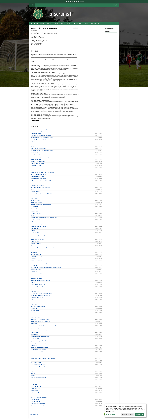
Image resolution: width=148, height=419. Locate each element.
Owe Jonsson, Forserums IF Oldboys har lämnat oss (42, 263)
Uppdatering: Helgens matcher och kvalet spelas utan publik (44, 328)
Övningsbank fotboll (35, 154)
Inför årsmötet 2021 (35, 232)
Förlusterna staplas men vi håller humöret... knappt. (42, 137)
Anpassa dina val (110, 414)
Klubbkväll (33, 408)
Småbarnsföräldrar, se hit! (36, 222)
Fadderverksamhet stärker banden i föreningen (41, 353)
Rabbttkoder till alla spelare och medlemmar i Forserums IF (44, 183)
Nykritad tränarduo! (35, 152)
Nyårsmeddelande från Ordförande (38, 349)
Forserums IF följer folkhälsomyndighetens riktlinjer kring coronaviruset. (47, 330)
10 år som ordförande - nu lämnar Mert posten (41, 204)
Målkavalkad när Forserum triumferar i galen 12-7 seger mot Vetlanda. (46, 141)
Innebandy (45, 5)
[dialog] (125, 410)
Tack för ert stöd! (34, 323)
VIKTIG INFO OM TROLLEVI (36, 260)
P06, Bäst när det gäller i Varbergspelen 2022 (41, 187)
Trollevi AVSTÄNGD (35, 369)
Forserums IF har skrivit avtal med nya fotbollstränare (42, 172)
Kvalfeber (33, 375)
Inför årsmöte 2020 (35, 338)
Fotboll (38, 5)
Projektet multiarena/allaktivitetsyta (38, 139)
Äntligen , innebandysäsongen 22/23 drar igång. (41, 180)
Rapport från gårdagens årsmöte (44, 28)
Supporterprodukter (35, 315)
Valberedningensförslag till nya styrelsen (40, 336)
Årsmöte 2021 (34, 237)
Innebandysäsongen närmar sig (38, 234)
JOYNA (32, 146)
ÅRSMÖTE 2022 (34, 211)
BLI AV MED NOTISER (35, 310)
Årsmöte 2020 (34, 345)
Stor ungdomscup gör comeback (38, 405)
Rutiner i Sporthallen (35, 392)
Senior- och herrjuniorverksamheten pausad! (40, 295)
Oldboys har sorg (35, 291)
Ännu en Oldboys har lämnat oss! (38, 284)
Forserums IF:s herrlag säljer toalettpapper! (40, 321)
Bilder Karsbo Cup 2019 (36, 362)
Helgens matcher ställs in (36, 256)
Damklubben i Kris (35, 241)
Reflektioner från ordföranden (37, 185)
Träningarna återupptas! (36, 254)
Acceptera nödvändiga (127, 414)
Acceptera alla (139, 414)
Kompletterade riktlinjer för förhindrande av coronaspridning (44, 325)
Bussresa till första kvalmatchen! (38, 161)
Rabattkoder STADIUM (36, 243)
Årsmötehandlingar (35, 228)
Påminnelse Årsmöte (35, 209)
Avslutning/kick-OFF (35, 401)
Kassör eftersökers (35, 395)
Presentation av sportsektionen (38, 306)
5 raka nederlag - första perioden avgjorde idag (41, 135)
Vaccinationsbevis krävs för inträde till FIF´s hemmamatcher (44, 217)
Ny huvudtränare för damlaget (37, 170)
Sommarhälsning (34, 304)
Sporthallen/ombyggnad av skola (38, 178)
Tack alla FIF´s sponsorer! (36, 278)
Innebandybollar (34, 390)
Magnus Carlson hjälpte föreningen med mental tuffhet (43, 358)
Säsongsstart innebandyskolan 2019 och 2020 (41, 131)
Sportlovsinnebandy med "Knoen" (38, 341)
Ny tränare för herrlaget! (36, 289)
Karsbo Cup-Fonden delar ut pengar (39, 343)
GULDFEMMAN (34, 206)
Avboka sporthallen (35, 388)
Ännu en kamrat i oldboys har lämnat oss (40, 276)
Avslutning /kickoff (35, 399)
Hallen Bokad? (34, 384)
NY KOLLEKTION (34, 265)
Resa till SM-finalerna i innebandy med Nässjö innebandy (43, 193)
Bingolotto (33, 215)
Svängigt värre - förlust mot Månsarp (39, 128)
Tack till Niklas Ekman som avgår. (38, 176)
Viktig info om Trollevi (35, 250)
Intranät (53, 5)
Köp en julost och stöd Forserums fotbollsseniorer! (42, 356)
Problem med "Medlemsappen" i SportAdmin (41, 366)
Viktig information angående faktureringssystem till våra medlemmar (46, 267)
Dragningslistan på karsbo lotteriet (38, 364)
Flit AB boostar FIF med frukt (37, 239)
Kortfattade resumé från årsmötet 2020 (39, 226)
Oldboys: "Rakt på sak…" (36, 133)
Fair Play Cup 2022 (35, 189)
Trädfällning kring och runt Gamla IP (39, 174)
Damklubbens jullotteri (36, 219)
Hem (32, 5)
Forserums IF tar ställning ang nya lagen (39, 347)
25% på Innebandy (35, 198)
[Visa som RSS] (81, 28)
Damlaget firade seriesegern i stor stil (39, 224)
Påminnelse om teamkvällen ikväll (38, 377)
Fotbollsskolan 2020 (35, 317)
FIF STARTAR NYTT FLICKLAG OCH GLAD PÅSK (41, 319)
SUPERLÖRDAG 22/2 (35, 334)
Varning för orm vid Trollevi (37, 297)
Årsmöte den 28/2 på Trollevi (37, 163)
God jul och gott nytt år (36, 386)
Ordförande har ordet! (35, 191)
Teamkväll (33, 312)
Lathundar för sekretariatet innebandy (39, 397)
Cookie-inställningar (34, 414)
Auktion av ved (34, 167)
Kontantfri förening (35, 144)
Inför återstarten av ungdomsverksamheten (40, 280)
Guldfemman (34, 271)
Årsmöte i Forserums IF (36, 165)
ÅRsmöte (33, 382)
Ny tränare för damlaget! (36, 213)
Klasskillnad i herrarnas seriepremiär (39, 245)
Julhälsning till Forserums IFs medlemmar (40, 286)
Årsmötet (33, 230)
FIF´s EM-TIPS (34, 252)
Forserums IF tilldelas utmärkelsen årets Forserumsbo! (43, 247)
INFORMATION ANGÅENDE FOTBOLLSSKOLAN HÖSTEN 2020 (44, 302)
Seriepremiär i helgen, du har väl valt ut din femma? (42, 150)
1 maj (32, 371)
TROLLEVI (33, 373)
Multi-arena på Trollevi (36, 269)
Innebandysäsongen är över (37, 273)
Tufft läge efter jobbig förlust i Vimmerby (40, 157)
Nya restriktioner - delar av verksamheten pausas (41, 293)
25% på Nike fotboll (35, 196)
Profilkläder (33, 299)
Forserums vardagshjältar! (36, 202)
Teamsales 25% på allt (36, 159)
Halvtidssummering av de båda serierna (39, 351)
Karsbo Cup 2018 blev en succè (38, 403)
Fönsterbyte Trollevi (35, 200)
